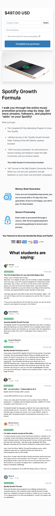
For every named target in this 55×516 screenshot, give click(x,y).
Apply (46, 22)
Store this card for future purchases (24, 36)
